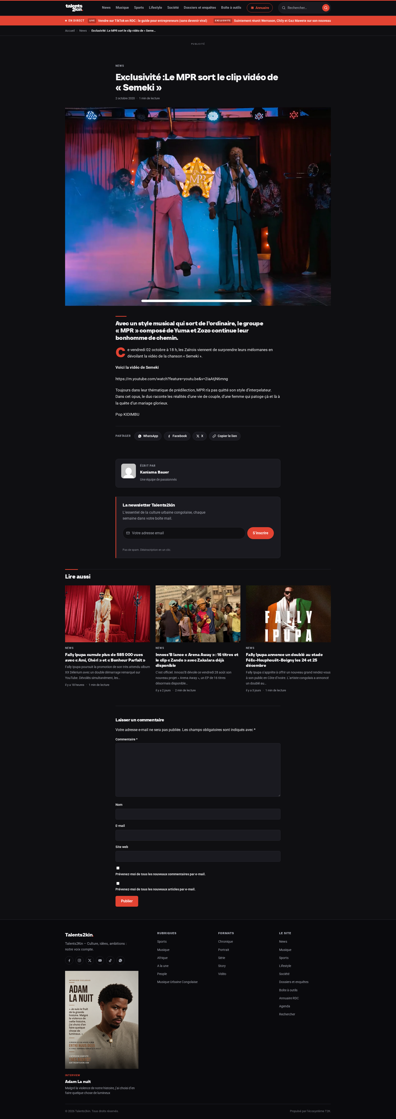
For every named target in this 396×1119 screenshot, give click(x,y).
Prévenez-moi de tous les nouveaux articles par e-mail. (155, 889)
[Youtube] (100, 960)
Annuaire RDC (289, 998)
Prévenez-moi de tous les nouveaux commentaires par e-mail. (161, 874)
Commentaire (127, 739)
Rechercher (287, 1014)
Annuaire (262, 8)
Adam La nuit (78, 1081)
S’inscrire (260, 533)
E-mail (120, 826)
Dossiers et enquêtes (200, 8)
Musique (122, 8)
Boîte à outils (231, 8)
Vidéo (222, 974)
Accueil (70, 30)
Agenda (284, 1006)
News (106, 8)
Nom (119, 805)
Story (222, 966)
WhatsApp (150, 436)
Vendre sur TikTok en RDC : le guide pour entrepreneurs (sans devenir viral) (148, 20)
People (162, 974)
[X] (90, 960)
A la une (162, 966)
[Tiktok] (110, 960)
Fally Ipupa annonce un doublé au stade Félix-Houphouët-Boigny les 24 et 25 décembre (284, 660)
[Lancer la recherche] (326, 7)
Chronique (225, 942)
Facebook (180, 436)
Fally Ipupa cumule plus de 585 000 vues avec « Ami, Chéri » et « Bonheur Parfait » (105, 657)
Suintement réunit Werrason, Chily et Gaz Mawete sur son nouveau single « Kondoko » (287, 20)
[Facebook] (69, 960)
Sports (139, 8)
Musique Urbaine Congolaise (177, 982)
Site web (122, 847)
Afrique (162, 958)
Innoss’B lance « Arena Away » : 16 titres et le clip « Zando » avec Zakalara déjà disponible (197, 660)
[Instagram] (79, 960)
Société (173, 8)
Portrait (223, 950)
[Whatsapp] (120, 960)
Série (221, 958)
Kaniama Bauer (154, 472)
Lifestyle (155, 8)
